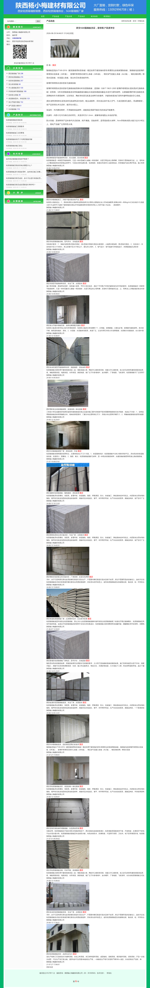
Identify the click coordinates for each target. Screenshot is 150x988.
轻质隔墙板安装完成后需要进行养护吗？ (21, 184)
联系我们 (107, 16)
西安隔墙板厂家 (14, 73)
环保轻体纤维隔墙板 (15, 91)
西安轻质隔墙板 (14, 77)
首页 (43, 16)
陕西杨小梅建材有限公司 (55, 165)
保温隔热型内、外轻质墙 (17, 98)
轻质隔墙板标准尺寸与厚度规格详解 (19, 139)
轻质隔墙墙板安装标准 (14, 120)
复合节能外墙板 (14, 102)
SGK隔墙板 (12, 109)
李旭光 (109, 973)
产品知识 (81, 16)
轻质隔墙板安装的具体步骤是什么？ (19, 165)
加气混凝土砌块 (14, 105)
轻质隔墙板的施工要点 (14, 146)
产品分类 (68, 16)
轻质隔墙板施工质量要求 (15, 126)
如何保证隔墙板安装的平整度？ (17, 159)
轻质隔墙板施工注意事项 (15, 133)
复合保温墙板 (13, 84)
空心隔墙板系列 (14, 88)
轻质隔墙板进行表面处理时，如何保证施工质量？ (24, 172)
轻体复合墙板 (13, 95)
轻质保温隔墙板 (14, 81)
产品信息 (55, 16)
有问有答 (94, 16)
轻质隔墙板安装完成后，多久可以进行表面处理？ (24, 178)
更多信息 (49, 967)
